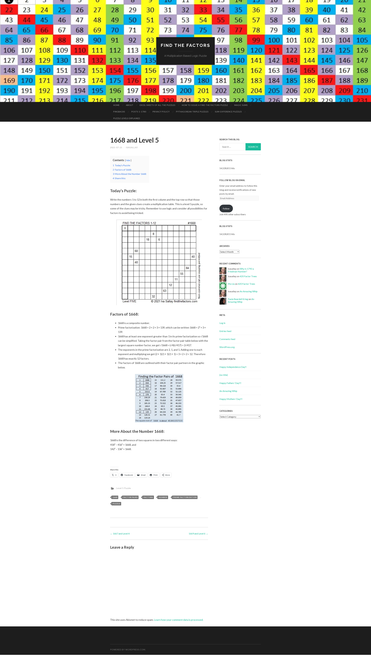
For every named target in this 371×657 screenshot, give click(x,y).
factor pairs (130, 497)
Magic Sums (241, 105)
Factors (148, 497)
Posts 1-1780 (138, 112)
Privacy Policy (161, 112)
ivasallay (132, 147)
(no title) (223, 374)
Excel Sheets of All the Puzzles (157, 105)
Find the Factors (185, 45)
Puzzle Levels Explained (126, 118)
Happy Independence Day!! (233, 366)
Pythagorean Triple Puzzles (192, 112)
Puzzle (116, 504)
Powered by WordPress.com (127, 649)
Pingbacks (119, 112)
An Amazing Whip (249, 291)
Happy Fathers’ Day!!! (230, 383)
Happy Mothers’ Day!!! (230, 399)
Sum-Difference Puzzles (228, 112)
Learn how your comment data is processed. (178, 619)
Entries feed (225, 331)
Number (163, 497)
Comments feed (227, 339)
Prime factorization (185, 497)
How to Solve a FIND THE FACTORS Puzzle (205, 105)
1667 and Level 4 (120, 533)
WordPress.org (227, 347)
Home (116, 105)
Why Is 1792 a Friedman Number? (241, 270)
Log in (222, 323)
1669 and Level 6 (198, 533)
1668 (115, 497)
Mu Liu (231, 283)
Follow (226, 208)
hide (128, 160)
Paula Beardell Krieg (238, 299)
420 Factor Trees (248, 276)
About (129, 105)
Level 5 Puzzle (123, 488)
